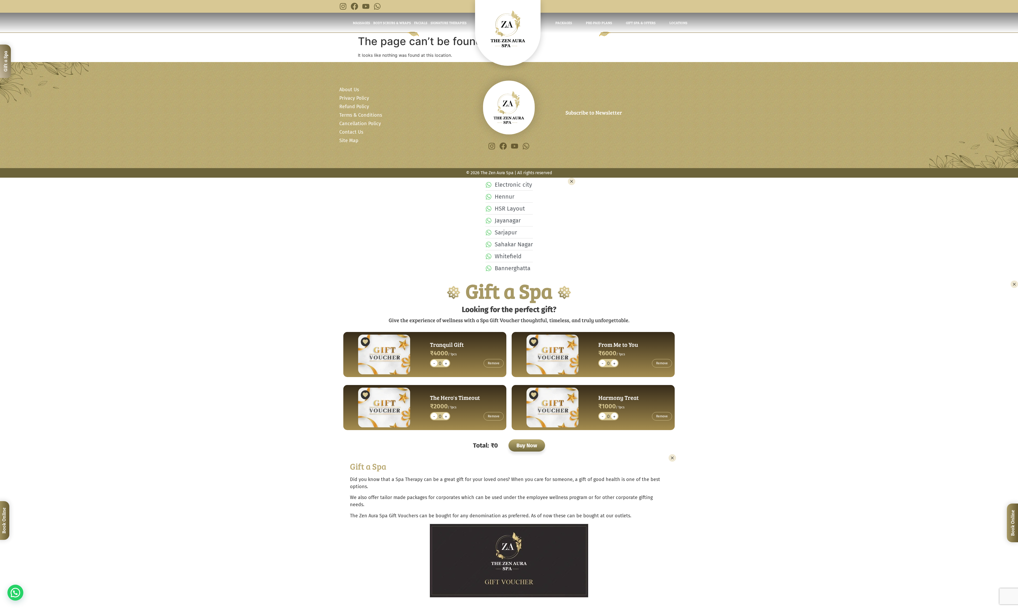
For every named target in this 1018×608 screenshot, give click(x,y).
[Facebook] (354, 6)
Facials (420, 22)
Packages (563, 22)
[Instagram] (343, 6)
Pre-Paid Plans (599, 22)
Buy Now (526, 445)
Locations (678, 22)
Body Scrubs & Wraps (392, 22)
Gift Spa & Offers (641, 22)
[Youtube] (366, 6)
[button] (15, 593)
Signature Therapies (449, 22)
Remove (493, 363)
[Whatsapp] (377, 6)
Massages (361, 22)
